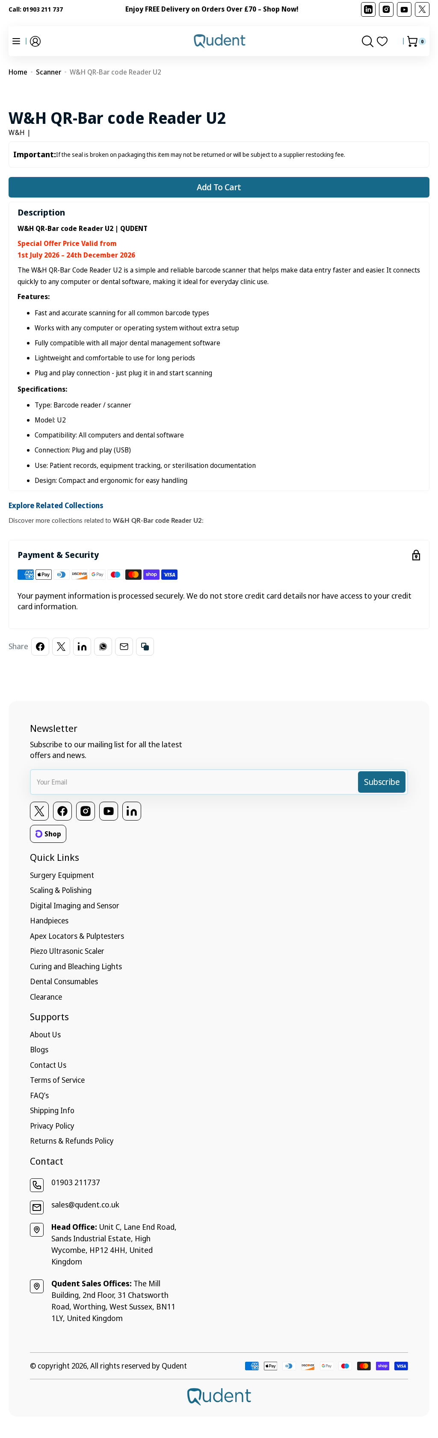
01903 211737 (75, 1182)
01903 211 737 (43, 9)
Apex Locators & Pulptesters (77, 936)
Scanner (48, 72)
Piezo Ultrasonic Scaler (67, 951)
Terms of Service (57, 1080)
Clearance (46, 997)
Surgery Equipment (62, 875)
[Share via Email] (124, 647)
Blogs (39, 1049)
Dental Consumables (64, 981)
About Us (45, 1034)
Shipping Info (52, 1110)
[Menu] (16, 41)
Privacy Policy (52, 1125)
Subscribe (382, 782)
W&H (17, 132)
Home (18, 72)
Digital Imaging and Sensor (74, 905)
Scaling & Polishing (61, 890)
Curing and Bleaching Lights (76, 966)
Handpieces (49, 920)
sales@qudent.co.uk (85, 1204)
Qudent (174, 1365)
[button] (35, 41)
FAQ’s (39, 1095)
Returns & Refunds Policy (72, 1140)
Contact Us (48, 1065)
